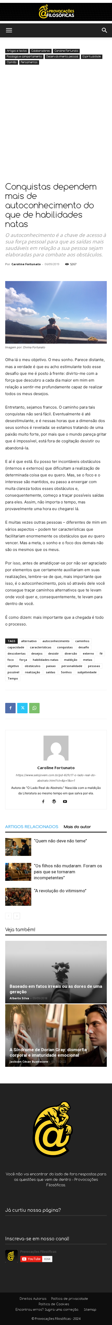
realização (32, 672)
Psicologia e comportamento (24, 56)
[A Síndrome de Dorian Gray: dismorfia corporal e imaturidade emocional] (56, 1035)
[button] (9, 30)
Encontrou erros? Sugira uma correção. (47, 1309)
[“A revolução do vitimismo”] (18, 897)
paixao (51, 666)
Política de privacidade (69, 1299)
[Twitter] (22, 708)
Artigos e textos (17, 51)
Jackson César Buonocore (29, 1061)
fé (101, 653)
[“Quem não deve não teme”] (18, 847)
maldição (70, 660)
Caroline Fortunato (66, 51)
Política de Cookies (54, 1304)
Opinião (11, 62)
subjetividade (87, 672)
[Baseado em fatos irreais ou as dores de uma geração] (56, 972)
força (23, 660)
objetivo (13, 666)
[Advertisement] (56, 124)
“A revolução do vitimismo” (60, 890)
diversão (71, 653)
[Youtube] (67, 802)
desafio (83, 647)
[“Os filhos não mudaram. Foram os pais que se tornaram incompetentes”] (18, 872)
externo (88, 653)
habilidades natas (45, 660)
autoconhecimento (56, 641)
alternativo (29, 641)
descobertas (17, 653)
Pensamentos (29, 62)
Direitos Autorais (33, 1299)
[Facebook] (10, 708)
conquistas (65, 647)
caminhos (82, 641)
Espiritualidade (92, 56)
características (40, 647)
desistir (53, 653)
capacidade (16, 647)
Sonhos (66, 672)
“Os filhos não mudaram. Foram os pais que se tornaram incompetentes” (68, 871)
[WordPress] (56, 802)
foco (11, 660)
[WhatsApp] (34, 708)
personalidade (71, 666)
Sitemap (90, 1309)
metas (87, 660)
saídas (50, 672)
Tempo (13, 678)
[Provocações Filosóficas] (56, 12)
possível (13, 672)
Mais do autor (77, 827)
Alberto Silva (19, 998)
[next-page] (17, 916)
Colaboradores (40, 51)
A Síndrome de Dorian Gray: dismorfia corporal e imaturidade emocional (48, 1052)
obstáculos (32, 666)
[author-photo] (56, 760)
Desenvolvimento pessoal (62, 56)
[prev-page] (8, 916)
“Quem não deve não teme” (60, 840)
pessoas (94, 666)
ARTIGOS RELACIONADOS (31, 827)
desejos (36, 653)
